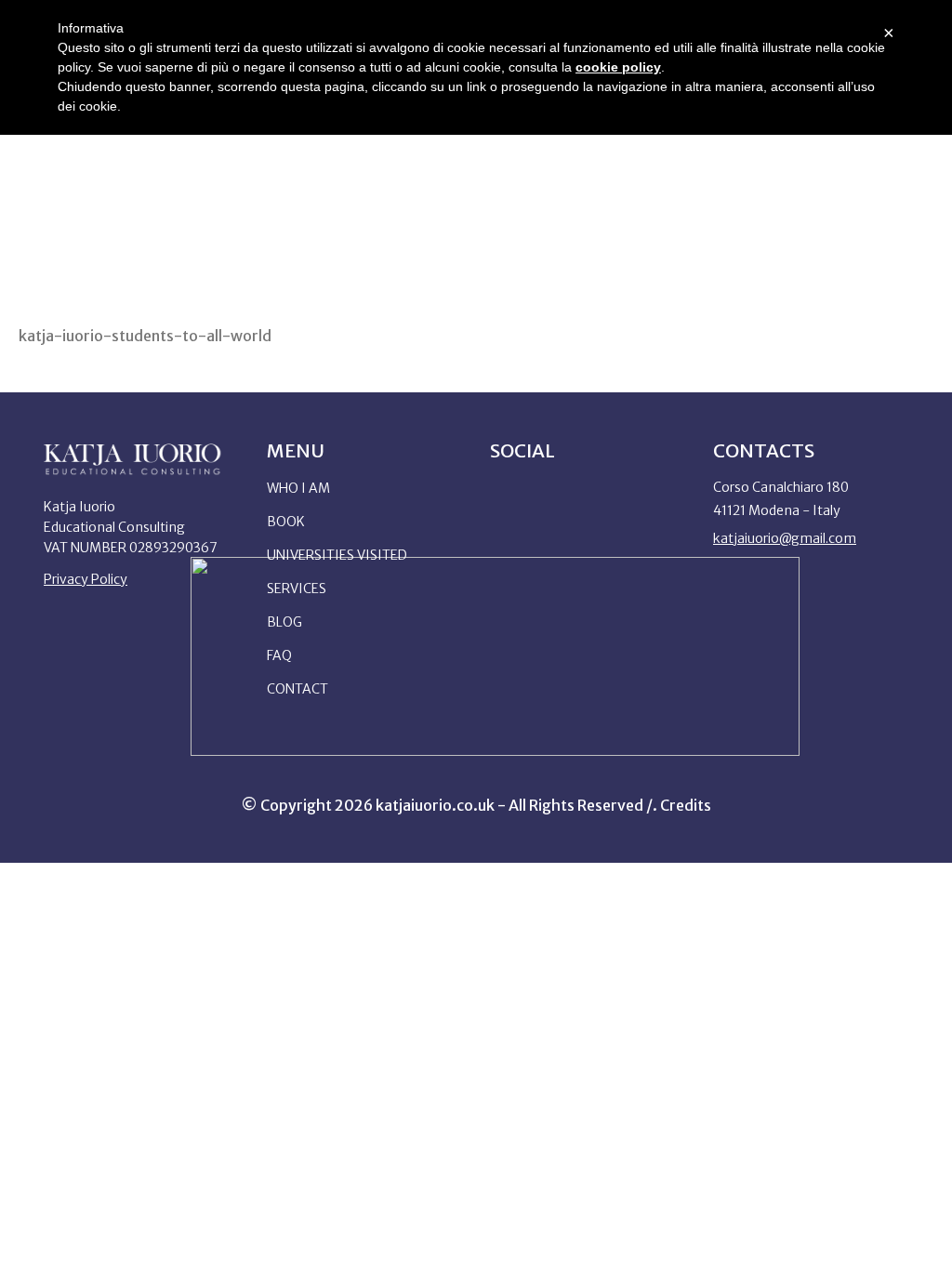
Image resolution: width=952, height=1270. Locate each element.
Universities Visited (337, 555)
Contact (297, 689)
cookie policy (618, 67)
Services (296, 588)
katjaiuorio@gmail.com (784, 538)
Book (286, 521)
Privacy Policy (85, 579)
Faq (279, 655)
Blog (284, 622)
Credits (685, 805)
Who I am (298, 488)
